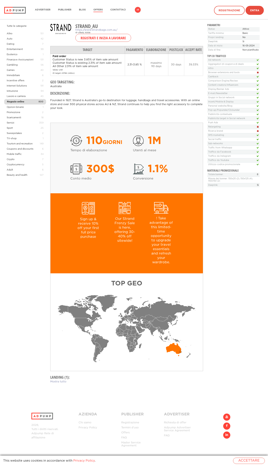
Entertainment (15, 49)
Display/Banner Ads (218, 89)
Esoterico (12, 54)
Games (11, 70)
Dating (10, 44)
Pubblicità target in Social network (226, 119)
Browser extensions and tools (224, 73)
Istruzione (12, 91)
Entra (254, 10)
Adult (10, 170)
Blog (82, 10)
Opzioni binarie (15, 107)
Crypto (10, 159)
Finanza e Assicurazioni (20, 60)
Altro (9, 34)
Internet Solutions (17, 86)
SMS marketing (216, 135)
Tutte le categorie (17, 26)
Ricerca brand (215, 131)
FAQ (124, 438)
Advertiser (42, 10)
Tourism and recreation (20, 144)
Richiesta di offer (175, 422)
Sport (10, 128)
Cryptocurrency (15, 165)
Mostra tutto (58, 382)
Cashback (213, 77)
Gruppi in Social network (221, 98)
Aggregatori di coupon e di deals (226, 64)
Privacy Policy (88, 428)
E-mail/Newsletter (218, 93)
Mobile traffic (14, 154)
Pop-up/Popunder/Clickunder (224, 110)
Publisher (64, 10)
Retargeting (214, 127)
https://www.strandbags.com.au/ (96, 30)
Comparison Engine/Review (223, 81)
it (138, 10)
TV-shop (12, 139)
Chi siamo (85, 422)
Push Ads (213, 123)
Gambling (12, 65)
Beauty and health (17, 175)
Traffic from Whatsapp (220, 148)
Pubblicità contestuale (220, 114)
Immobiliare (13, 75)
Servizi (10, 123)
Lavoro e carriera (16, 96)
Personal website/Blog (220, 106)
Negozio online (15, 102)
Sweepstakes (14, 133)
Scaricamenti (14, 118)
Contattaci (118, 10)
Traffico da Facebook (219, 152)
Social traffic (215, 139)
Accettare (249, 460)
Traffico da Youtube (218, 160)
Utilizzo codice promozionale (224, 165)
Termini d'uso (130, 428)
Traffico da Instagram (219, 156)
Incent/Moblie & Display (221, 102)
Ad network (214, 60)
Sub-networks (215, 144)
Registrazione (229, 10)
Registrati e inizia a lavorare (103, 37)
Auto (9, 39)
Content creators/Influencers (223, 85)
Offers (98, 10)
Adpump (37, 433)
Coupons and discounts (20, 149)
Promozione (13, 112)
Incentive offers (15, 81)
